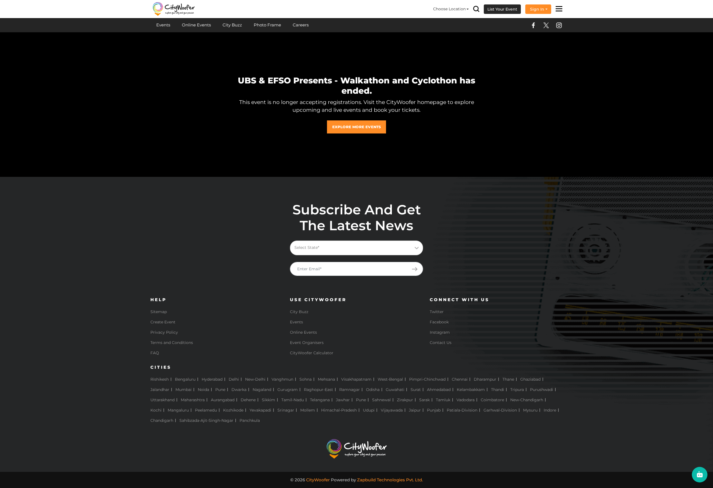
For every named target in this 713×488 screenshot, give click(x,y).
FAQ (154, 352)
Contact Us (440, 342)
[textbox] (360, 248)
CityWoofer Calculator (311, 352)
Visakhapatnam (356, 379)
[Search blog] (476, 9)
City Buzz (232, 25)
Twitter (437, 311)
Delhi (234, 379)
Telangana (320, 399)
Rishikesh (159, 379)
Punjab (434, 410)
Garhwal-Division (500, 410)
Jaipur (415, 410)
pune (361, 399)
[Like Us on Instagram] (559, 25)
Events (163, 25)
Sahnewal (381, 399)
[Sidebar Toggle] (559, 9)
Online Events (196, 25)
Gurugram (287, 389)
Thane (508, 379)
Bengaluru (185, 379)
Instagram (440, 332)
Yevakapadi (260, 410)
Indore (550, 410)
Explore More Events (356, 127)
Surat (416, 389)
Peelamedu (206, 410)
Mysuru (530, 410)
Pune (220, 389)
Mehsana (326, 379)
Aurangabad (223, 399)
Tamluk (443, 399)
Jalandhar (159, 389)
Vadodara (465, 399)
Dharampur (485, 379)
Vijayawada (392, 410)
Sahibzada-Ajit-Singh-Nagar (206, 420)
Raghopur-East (318, 389)
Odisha (373, 389)
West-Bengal (390, 379)
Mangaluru (178, 410)
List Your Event (502, 9)
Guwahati (395, 389)
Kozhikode (233, 410)
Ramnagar (349, 389)
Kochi (156, 410)
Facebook (439, 321)
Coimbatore (492, 399)
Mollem (307, 410)
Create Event (162, 321)
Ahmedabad (439, 389)
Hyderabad (212, 379)
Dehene (248, 399)
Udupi (369, 410)
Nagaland (262, 389)
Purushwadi (541, 389)
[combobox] (356, 248)
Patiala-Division (462, 410)
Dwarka (238, 389)
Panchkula (250, 420)
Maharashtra (193, 399)
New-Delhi (255, 379)
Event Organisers (307, 342)
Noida (203, 389)
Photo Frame (267, 25)
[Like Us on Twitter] (546, 25)
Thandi (497, 389)
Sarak (424, 399)
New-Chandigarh (526, 399)
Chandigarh (161, 420)
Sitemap (158, 311)
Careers (301, 25)
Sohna (305, 379)
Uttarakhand (162, 399)
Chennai (460, 379)
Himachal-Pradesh (339, 410)
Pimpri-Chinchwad (427, 379)
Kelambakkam (471, 389)
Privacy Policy (164, 332)
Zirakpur (405, 399)
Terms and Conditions (171, 342)
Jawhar (343, 399)
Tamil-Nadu (292, 399)
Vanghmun (282, 379)
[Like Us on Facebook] (533, 25)
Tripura (517, 389)
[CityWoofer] (174, 8)
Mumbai (183, 389)
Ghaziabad (530, 379)
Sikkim (268, 399)
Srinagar (285, 410)
